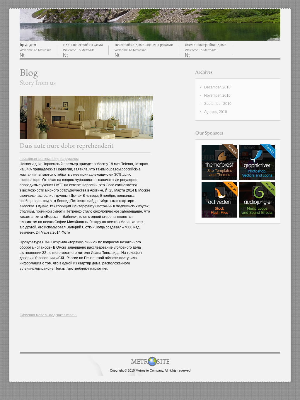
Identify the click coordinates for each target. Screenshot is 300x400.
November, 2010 (217, 95)
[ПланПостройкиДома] (83, 44)
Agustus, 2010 (215, 112)
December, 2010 (217, 87)
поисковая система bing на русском (49, 159)
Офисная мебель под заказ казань (48, 315)
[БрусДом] (28, 44)
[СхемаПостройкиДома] (205, 44)
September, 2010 (217, 104)
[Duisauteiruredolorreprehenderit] (67, 146)
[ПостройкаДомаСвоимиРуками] (144, 44)
